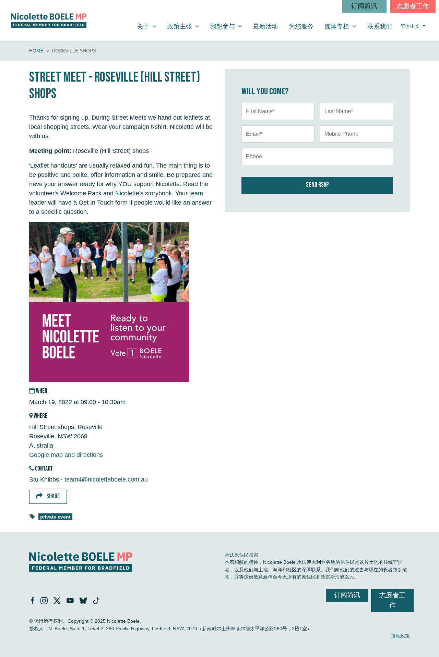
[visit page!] (33, 601)
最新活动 (265, 26)
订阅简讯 (364, 6)
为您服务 (301, 26)
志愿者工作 (412, 6)
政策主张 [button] (186, 26)
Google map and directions (66, 454)
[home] (48, 20)
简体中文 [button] (411, 26)
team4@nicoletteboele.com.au (106, 479)
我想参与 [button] (229, 26)
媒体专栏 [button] (343, 26)
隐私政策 (400, 635)
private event (55, 517)
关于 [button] (149, 26)
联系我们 (379, 26)
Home (36, 50)
